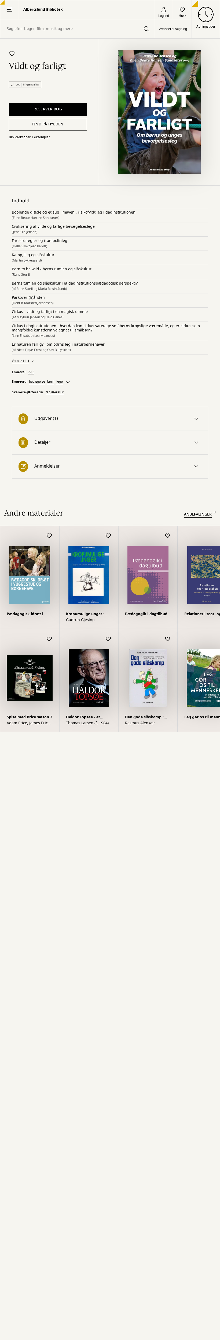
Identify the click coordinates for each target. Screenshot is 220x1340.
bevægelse (37, 381)
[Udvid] (68, 382)
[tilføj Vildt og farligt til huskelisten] (12, 53)
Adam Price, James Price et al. (28, 723)
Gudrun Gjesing (80, 620)
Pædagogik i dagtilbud (146, 614)
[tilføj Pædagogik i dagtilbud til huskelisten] (167, 536)
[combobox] (77, 28)
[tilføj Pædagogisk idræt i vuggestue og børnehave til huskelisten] (49, 536)
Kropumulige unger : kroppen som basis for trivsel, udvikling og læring (87, 614)
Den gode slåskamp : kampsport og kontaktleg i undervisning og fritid (147, 717)
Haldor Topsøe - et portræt (83, 717)
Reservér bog (48, 109)
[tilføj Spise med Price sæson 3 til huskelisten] (49, 639)
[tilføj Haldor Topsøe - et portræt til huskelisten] (108, 639)
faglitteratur (55, 392)
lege (59, 381)
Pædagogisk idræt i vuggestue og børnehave (25, 614)
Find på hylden (48, 124)
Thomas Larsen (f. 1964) (87, 723)
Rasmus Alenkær (140, 723)
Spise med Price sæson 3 (29, 717)
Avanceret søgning (173, 29)
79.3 (31, 372)
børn (50, 381)
